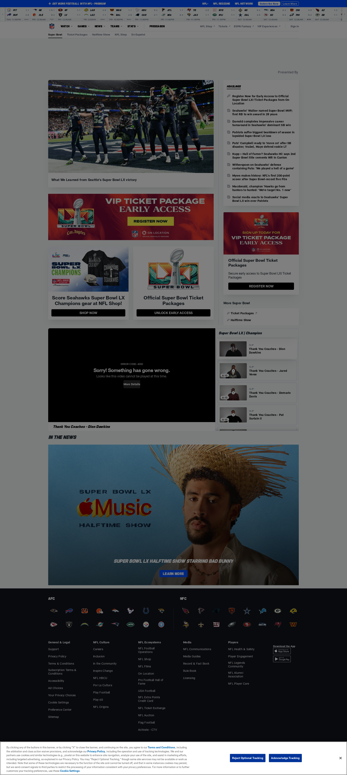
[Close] (340, 758)
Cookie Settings (70, 770)
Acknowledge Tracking (285, 757)
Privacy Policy (96, 751)
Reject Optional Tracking (247, 757)
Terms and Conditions (161, 747)
